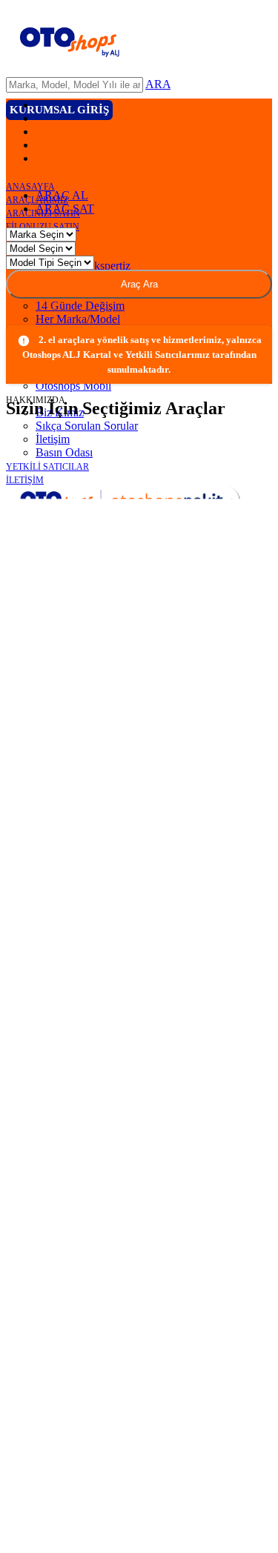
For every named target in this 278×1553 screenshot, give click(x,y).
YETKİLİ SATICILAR (47, 467)
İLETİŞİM (25, 480)
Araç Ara (139, 445)
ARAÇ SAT (65, 370)
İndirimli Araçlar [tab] (198, 600)
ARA (158, 84)
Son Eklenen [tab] (65, 600)
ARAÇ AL (62, 356)
